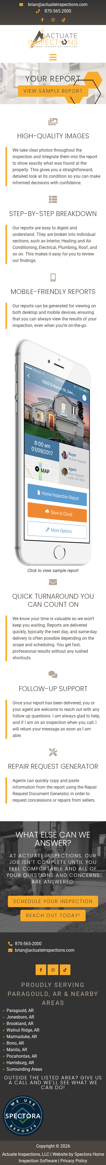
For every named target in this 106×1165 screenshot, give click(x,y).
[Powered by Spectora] (23, 1134)
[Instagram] (53, 19)
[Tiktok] (63, 19)
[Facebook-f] (42, 19)
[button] (53, 57)
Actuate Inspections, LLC (25, 1154)
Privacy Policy (73, 1160)
